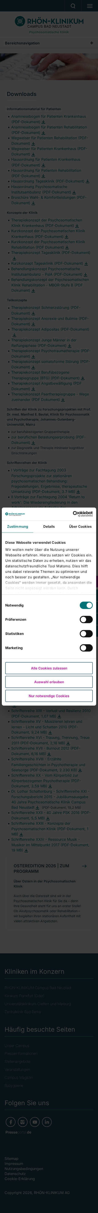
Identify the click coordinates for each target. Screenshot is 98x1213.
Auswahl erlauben (49, 682)
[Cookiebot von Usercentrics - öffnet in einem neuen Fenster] (73, 514)
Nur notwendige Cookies (49, 696)
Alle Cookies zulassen (49, 668)
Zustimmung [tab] (17, 526)
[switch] (86, 619)
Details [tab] (49, 526)
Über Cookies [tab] (80, 526)
